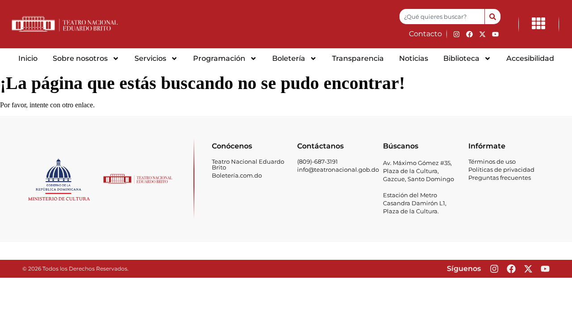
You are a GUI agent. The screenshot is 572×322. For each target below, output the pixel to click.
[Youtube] (495, 34)
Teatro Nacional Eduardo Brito (248, 164)
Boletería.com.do (237, 175)
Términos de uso (492, 161)
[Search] (492, 16)
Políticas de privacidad (501, 169)
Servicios (150, 58)
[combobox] (442, 16)
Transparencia (358, 58)
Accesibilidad (530, 58)
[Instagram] (456, 34)
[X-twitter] (482, 34)
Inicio (28, 58)
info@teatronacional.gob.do (338, 169)
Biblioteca (461, 58)
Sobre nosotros (80, 58)
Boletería (288, 58)
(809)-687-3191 (317, 161)
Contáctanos (320, 146)
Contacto (425, 34)
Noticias (413, 58)
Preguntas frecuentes (499, 177)
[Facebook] (469, 34)
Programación (219, 58)
